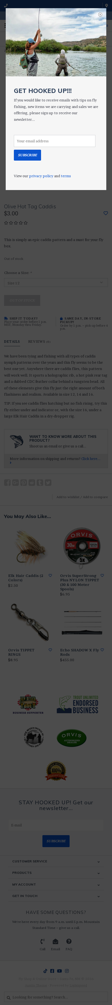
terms (66, 176)
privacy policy (41, 176)
